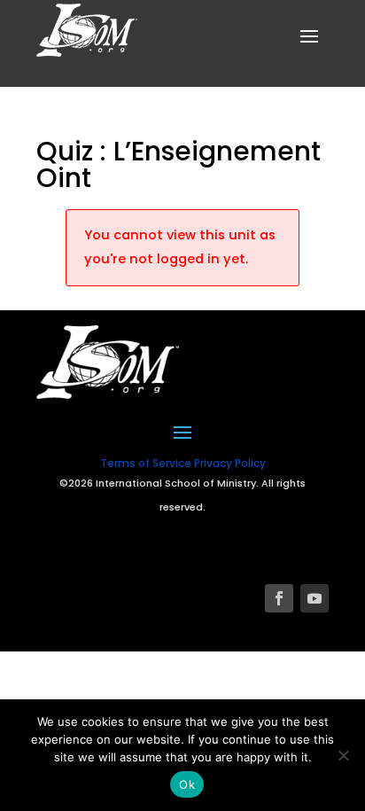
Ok (187, 784)
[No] (343, 755)
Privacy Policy (230, 463)
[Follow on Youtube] (314, 598)
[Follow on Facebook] (279, 598)
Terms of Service (145, 463)
